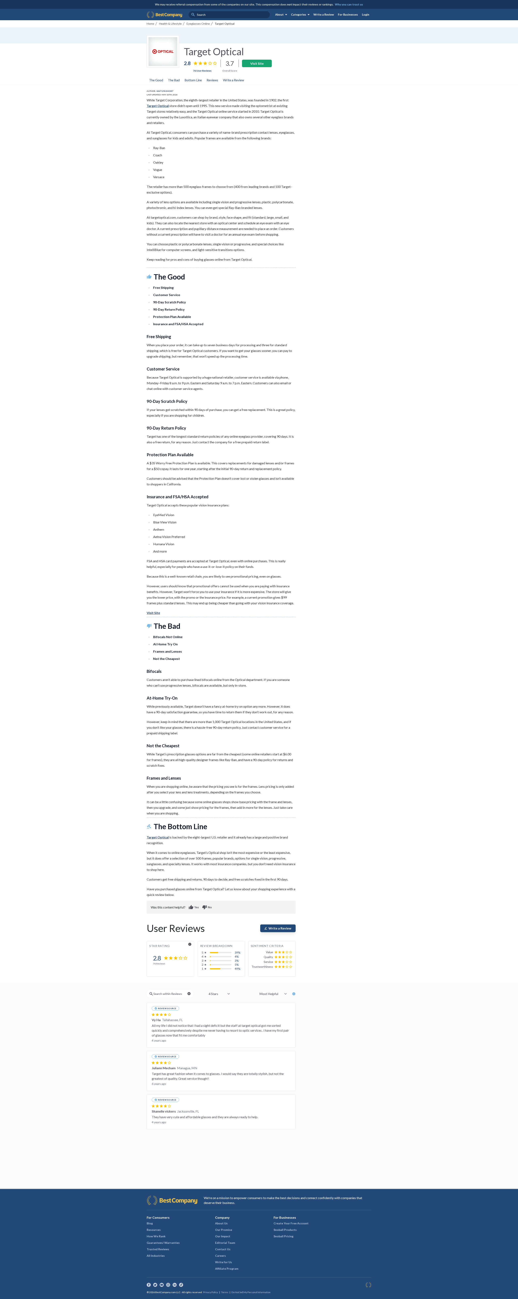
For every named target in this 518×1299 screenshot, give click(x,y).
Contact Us (222, 1249)
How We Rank (156, 1236)
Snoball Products (285, 1229)
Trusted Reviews (158, 1249)
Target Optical (158, 106)
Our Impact (222, 1236)
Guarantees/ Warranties (163, 1242)
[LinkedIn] (175, 1285)
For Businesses (348, 14)
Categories (301, 14)
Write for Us (223, 1262)
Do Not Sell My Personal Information (251, 1292)
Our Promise (223, 1229)
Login (365, 14)
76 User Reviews (202, 70)
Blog (150, 1223)
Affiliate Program (226, 1268)
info (190, 944)
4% (237, 956)
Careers (220, 1255)
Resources (154, 1229)
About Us (221, 1223)
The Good (156, 80)
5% (237, 964)
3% (237, 960)
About (282, 14)
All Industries (156, 1255)
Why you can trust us (349, 4)
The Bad (174, 80)
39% (237, 952)
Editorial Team (225, 1242)
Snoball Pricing (283, 1236)
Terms (224, 1292)
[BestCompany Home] (164, 14)
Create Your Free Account (291, 1223)
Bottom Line (193, 80)
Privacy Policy (210, 1292)
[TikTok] (181, 1285)
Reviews (212, 80)
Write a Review (323, 14)
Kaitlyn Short (165, 91)
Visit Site (257, 63)
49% (237, 968)
